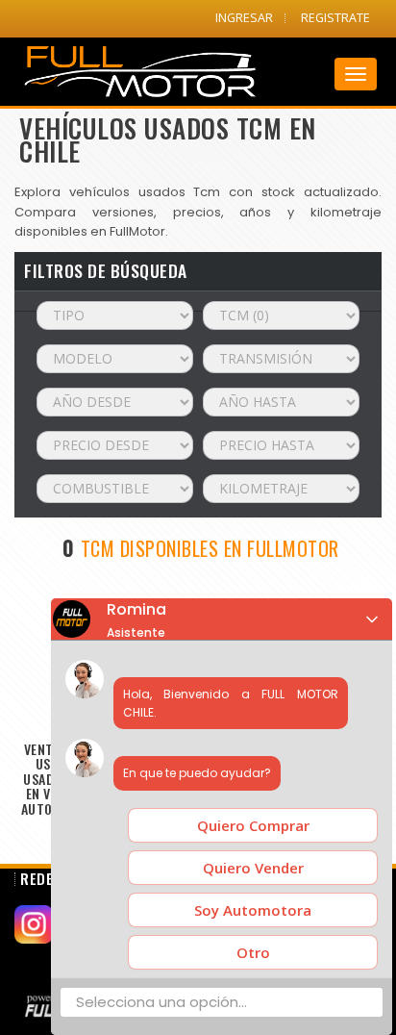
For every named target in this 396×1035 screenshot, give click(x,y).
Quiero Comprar (253, 825)
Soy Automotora (252, 910)
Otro (253, 952)
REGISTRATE (335, 18)
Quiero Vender (253, 867)
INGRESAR (244, 18)
